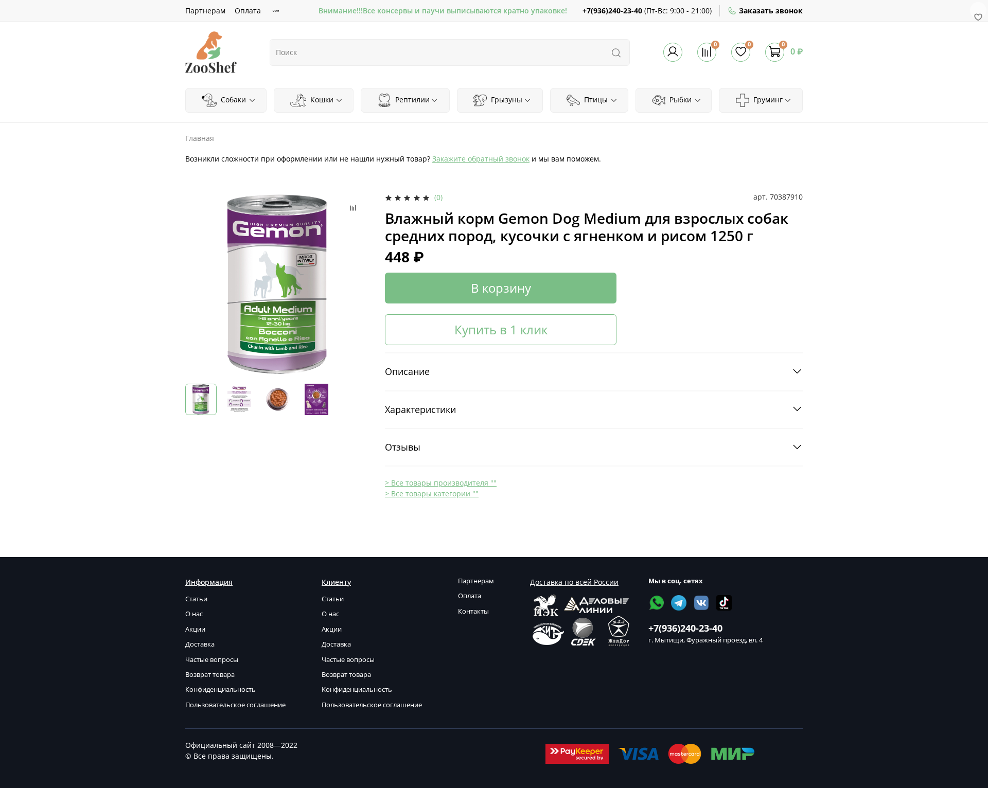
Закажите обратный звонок (481, 159)
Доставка (200, 644)
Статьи (196, 599)
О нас (194, 614)
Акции (195, 629)
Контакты (473, 611)
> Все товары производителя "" (441, 483)
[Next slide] (356, 284)
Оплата (248, 10)
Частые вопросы (211, 659)
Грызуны (505, 99)
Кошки (320, 99)
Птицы (595, 99)
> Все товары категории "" (432, 493)
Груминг (767, 99)
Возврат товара (210, 674)
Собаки (232, 99)
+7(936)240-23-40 (612, 10)
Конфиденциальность (220, 689)
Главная (199, 138)
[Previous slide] (199, 284)
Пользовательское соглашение (235, 705)
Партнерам (205, 10)
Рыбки (679, 99)
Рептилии (411, 99)
